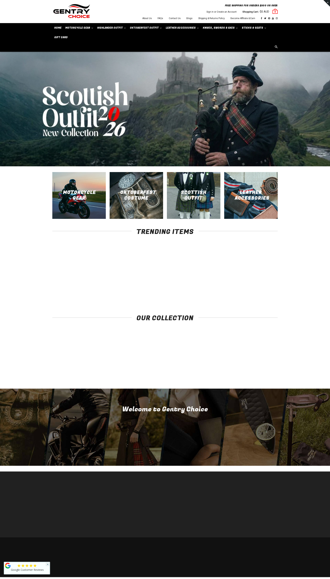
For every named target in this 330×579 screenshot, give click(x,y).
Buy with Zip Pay (118, 507)
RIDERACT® (116, 513)
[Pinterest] (269, 18)
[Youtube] (273, 18)
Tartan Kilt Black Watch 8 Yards (257, 288)
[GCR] (7, 565)
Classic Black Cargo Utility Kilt (211, 288)
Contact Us (175, 18)
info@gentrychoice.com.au (71, 502)
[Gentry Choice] (71, 11)
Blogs (189, 18)
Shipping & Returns (250, 545)
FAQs (160, 18)
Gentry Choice (76, 545)
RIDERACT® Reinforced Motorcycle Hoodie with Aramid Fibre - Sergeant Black (73, 292)
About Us (147, 18)
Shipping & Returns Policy (211, 18)
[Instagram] (277, 18)
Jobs (112, 524)
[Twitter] (265, 18)
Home (113, 490)
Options (74, 282)
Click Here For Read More (165, 451)
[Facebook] (261, 18)
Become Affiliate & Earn (243, 18)
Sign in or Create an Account (221, 12)
